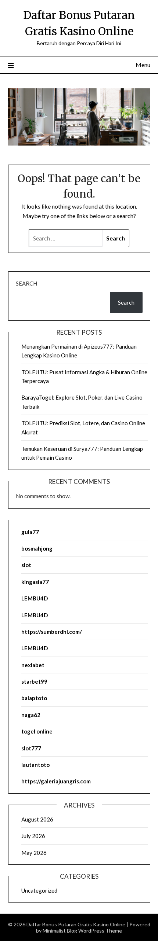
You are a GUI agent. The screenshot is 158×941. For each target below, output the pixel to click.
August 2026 (37, 819)
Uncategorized (39, 890)
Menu (143, 64)
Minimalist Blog (60, 930)
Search (26, 283)
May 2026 (34, 852)
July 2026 (33, 835)
